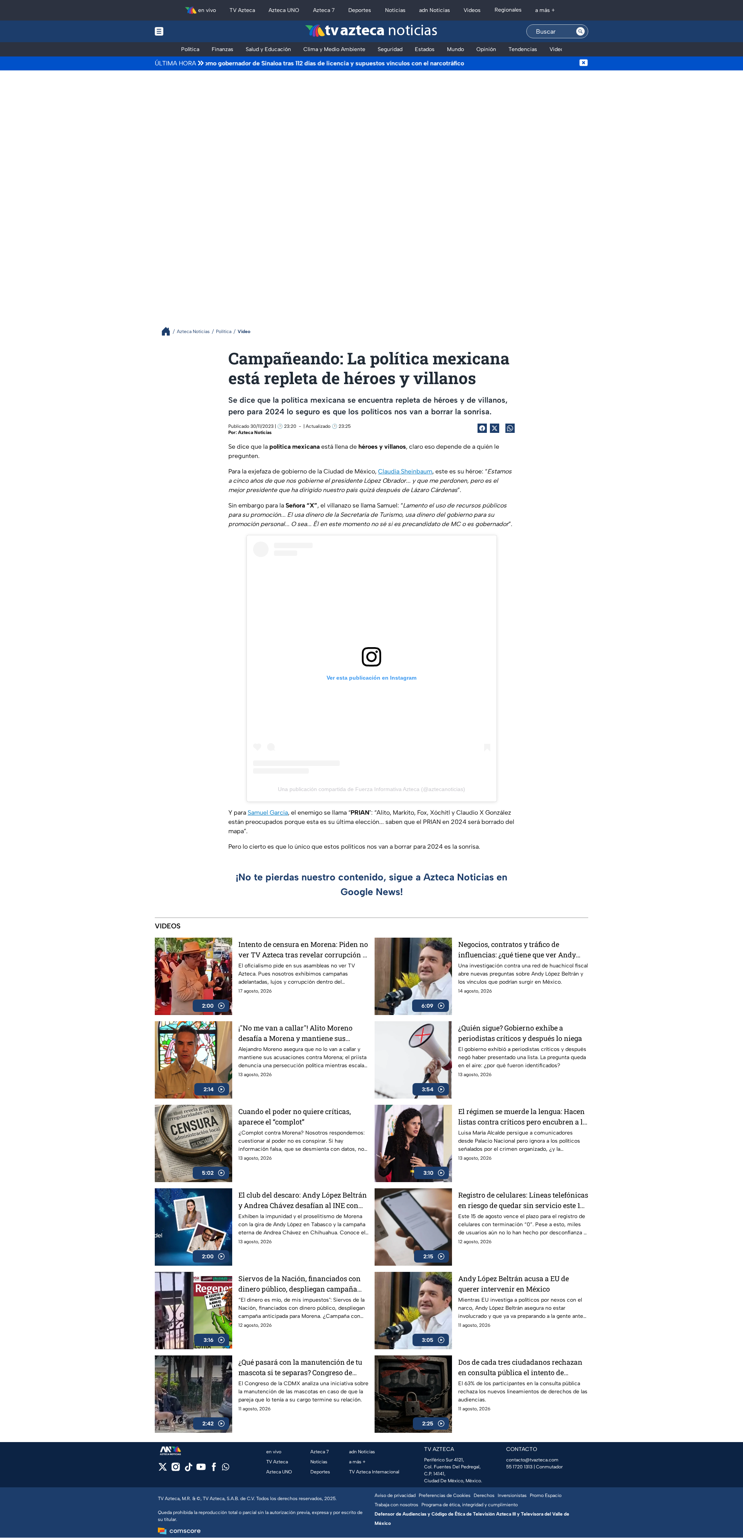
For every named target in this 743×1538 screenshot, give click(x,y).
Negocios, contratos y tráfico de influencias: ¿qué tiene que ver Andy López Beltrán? (517, 950)
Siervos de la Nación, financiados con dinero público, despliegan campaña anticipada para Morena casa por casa (300, 1284)
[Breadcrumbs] (169, 331)
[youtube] (201, 1469)
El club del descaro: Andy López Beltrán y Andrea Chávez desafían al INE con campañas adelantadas (302, 1200)
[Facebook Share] (482, 428)
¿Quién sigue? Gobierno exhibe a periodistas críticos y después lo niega (520, 1033)
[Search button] (580, 31)
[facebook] (214, 1469)
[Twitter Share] (494, 428)
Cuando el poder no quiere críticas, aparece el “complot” (294, 1116)
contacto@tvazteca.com (532, 1460)
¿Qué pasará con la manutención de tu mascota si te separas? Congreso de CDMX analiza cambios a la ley (300, 1367)
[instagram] (175, 1469)
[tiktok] (188, 1469)
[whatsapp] (225, 1468)
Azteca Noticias (255, 432)
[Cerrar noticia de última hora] (583, 63)
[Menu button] (186, 31)
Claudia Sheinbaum (405, 471)
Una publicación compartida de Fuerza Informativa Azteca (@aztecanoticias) (371, 789)
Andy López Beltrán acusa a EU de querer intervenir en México (513, 1284)
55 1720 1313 (519, 1467)
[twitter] (163, 1469)
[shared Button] (510, 428)
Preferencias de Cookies (445, 1495)
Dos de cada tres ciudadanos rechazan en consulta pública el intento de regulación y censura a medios (520, 1367)
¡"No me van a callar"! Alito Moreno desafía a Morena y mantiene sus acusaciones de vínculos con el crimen (301, 1033)
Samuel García (268, 812)
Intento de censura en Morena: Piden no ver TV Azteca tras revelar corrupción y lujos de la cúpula (303, 950)
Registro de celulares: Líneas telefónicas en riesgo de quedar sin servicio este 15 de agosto (523, 1200)
